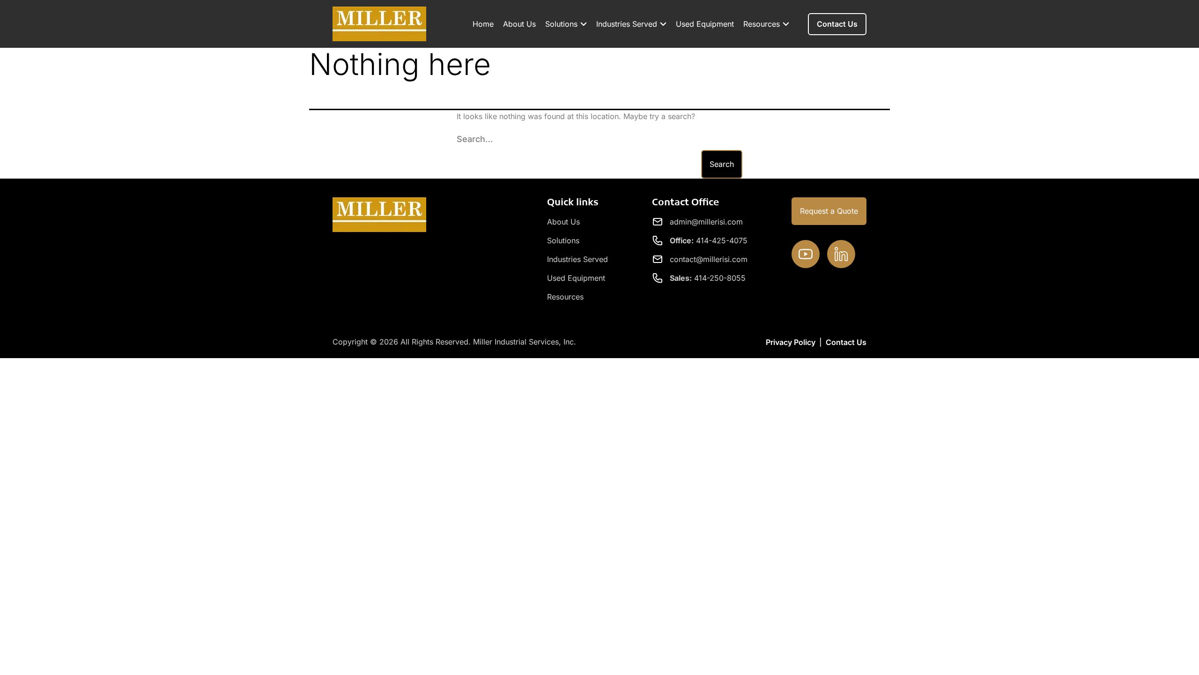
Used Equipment (705, 24)
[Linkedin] (841, 254)
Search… (475, 139)
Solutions (561, 24)
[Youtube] (806, 254)
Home (483, 24)
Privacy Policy (790, 342)
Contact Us (846, 342)
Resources (761, 24)
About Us (519, 24)
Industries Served (626, 24)
